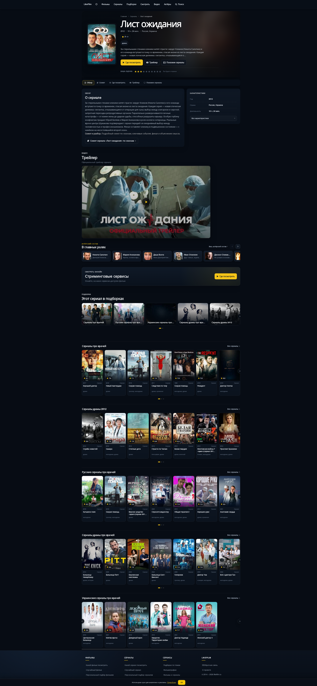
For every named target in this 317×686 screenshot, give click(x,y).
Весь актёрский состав (217, 246)
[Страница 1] (160, 328)
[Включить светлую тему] (96, 4)
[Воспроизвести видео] (146, 202)
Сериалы (118, 4)
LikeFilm (87, 4)
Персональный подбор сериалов (139, 675)
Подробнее (171, 682)
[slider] (147, 71)
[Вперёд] (238, 246)
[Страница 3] (163, 587)
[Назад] (232, 246)
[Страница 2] (162, 328)
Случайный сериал (133, 670)
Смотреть (145, 4)
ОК (182, 682)
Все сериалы (232, 346)
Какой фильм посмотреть (97, 665)
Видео (157, 4)
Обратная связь (211, 665)
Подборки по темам (171, 665)
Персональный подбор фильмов (100, 675)
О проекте (206, 670)
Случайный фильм (94, 670)
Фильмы (106, 4)
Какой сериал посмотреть (136, 665)
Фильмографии (169, 670)
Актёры (167, 4)
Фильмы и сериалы (171, 675)
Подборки (131, 4)
